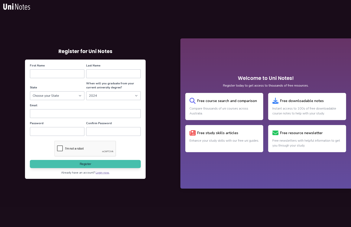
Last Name (93, 65)
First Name (37, 65)
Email (33, 105)
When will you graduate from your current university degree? (110, 85)
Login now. (102, 173)
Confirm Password (99, 123)
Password (36, 123)
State (33, 87)
